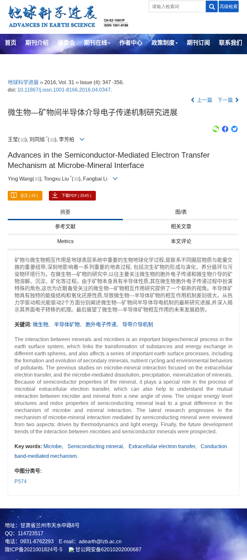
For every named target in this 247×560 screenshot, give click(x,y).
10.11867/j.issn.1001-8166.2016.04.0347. (64, 90)
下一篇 (225, 100)
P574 (20, 481)
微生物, (42, 324)
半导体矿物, (68, 324)
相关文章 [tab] (181, 226)
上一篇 (204, 100)
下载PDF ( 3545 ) (76, 195)
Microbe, (53, 446)
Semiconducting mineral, (96, 446)
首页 (10, 43)
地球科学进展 (23, 82)
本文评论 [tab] (181, 241)
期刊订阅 (198, 43)
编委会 (66, 43)
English (15, 60)
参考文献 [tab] (65, 226)
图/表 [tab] (181, 212)
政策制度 (163, 43)
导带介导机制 (137, 324)
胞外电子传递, (102, 324)
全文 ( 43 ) (29, 195)
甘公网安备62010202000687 (108, 549)
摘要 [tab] (65, 212)
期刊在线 (95, 43)
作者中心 (130, 43)
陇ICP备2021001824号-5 (33, 549)
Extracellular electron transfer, (163, 446)
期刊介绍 (37, 43)
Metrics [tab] (65, 241)
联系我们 (230, 43)
